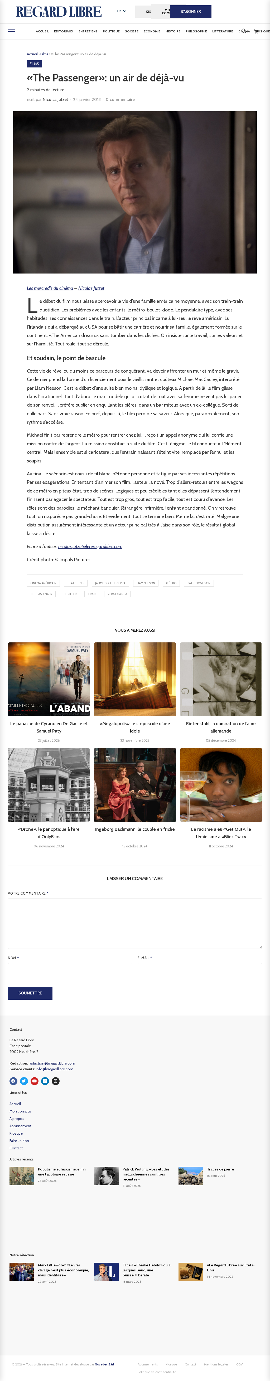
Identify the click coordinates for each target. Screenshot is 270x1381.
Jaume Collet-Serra (110, 583)
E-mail (145, 958)
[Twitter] (24, 1081)
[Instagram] (56, 1081)
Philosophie (196, 31)
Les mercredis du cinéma (50, 288)
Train (92, 594)
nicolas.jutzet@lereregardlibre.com (90, 546)
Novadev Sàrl (104, 1364)
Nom (13, 958)
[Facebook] (13, 1081)
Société (131, 31)
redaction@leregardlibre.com (52, 1063)
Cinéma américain (43, 583)
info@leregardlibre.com (54, 1069)
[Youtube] (34, 1081)
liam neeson (146, 583)
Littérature (222, 31)
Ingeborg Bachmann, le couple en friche (135, 829)
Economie (152, 31)
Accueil (42, 31)
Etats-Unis (76, 583)
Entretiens (88, 31)
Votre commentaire (28, 893)
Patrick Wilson (198, 583)
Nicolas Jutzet (55, 99)
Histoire (173, 31)
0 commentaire (120, 99)
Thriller (70, 594)
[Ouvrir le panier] (256, 31)
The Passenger (41, 594)
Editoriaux (63, 31)
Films (44, 54)
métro (171, 583)
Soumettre (30, 993)
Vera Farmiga (117, 594)
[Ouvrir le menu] (11, 31)
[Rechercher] (243, 31)
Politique (111, 31)
